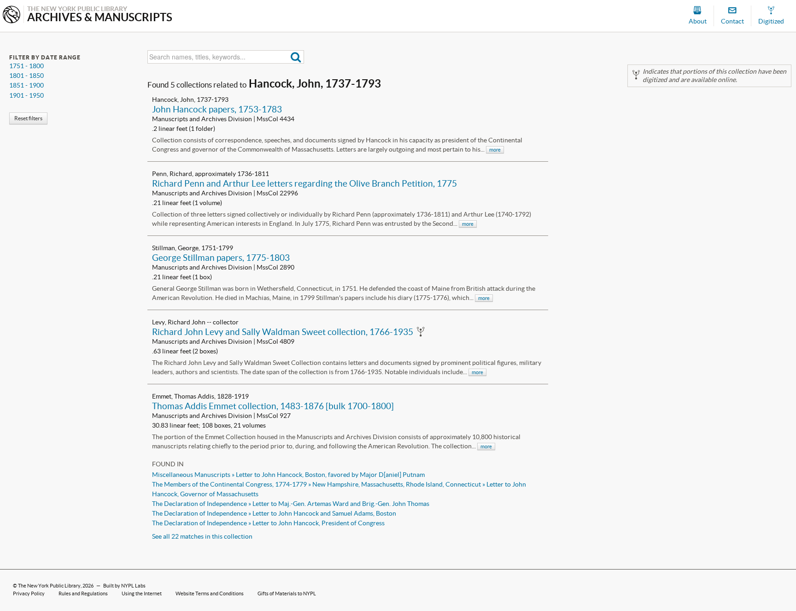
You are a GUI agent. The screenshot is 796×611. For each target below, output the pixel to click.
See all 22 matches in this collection (202, 536)
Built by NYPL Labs (124, 585)
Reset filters (28, 118)
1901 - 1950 (26, 95)
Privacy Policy (29, 593)
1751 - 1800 (26, 66)
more (495, 150)
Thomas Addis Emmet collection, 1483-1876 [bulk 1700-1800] (273, 406)
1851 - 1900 (26, 85)
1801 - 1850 (26, 75)
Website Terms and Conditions (210, 593)
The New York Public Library (49, 585)
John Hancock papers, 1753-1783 (217, 109)
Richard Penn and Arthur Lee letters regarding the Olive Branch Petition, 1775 (304, 183)
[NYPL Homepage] (11, 15)
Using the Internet (142, 593)
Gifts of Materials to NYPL (287, 593)
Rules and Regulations (83, 593)
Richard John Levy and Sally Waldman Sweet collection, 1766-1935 (282, 332)
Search (296, 57)
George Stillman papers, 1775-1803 (221, 258)
